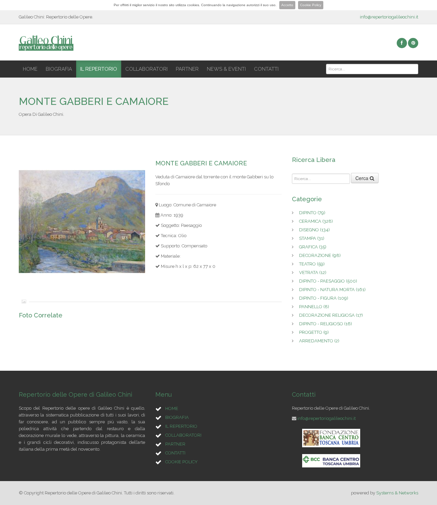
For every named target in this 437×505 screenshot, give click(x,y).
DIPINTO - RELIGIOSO (325, 323)
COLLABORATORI (146, 69)
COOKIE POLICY (181, 461)
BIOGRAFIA (59, 69)
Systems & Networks (397, 492)
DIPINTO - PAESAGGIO (328, 281)
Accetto (287, 5)
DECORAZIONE (320, 255)
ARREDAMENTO (319, 340)
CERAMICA (316, 221)
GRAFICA (312, 246)
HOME (30, 69)
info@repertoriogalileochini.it (389, 16)
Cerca (362, 178)
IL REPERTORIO (98, 69)
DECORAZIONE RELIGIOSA (331, 315)
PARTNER (187, 69)
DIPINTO (312, 212)
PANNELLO (314, 306)
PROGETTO (314, 332)
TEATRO (312, 264)
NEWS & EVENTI (226, 69)
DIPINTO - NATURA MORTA (332, 289)
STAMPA (311, 238)
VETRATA (312, 272)
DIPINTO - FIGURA (323, 298)
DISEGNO (314, 229)
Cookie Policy (310, 5)
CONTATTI (266, 69)
